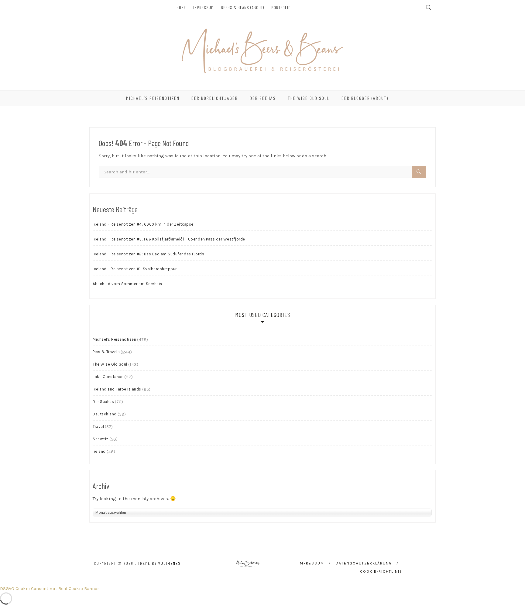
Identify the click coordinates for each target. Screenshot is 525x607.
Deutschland (105, 414)
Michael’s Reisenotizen (153, 98)
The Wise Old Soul (309, 98)
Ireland (99, 451)
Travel (98, 426)
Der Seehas (263, 98)
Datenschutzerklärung (364, 563)
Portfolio (281, 7)
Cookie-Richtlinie (381, 571)
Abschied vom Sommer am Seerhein (127, 283)
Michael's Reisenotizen (114, 339)
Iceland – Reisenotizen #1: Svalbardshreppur (135, 269)
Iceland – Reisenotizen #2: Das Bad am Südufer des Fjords (148, 254)
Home (181, 7)
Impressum (203, 7)
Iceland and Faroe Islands (117, 389)
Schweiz (100, 439)
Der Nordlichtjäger (214, 98)
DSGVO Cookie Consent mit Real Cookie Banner (49, 588)
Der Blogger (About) (364, 98)
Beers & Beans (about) (242, 7)
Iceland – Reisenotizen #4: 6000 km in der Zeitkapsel (143, 224)
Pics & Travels (106, 352)
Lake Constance (108, 376)
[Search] (419, 172)
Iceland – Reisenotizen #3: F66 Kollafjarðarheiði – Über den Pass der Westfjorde (169, 239)
